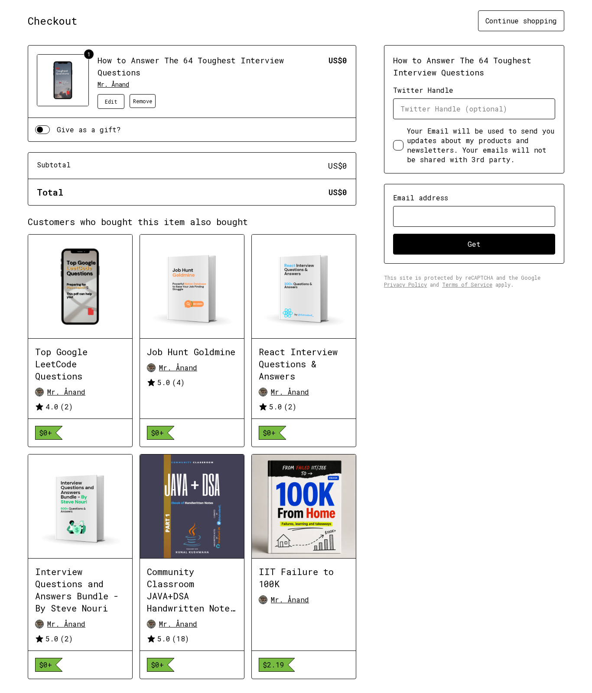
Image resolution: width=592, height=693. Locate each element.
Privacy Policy (405, 284)
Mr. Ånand (113, 84)
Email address (420, 197)
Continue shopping (521, 20)
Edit (111, 101)
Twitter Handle (423, 90)
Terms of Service (467, 284)
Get (474, 243)
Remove (142, 101)
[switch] (42, 129)
